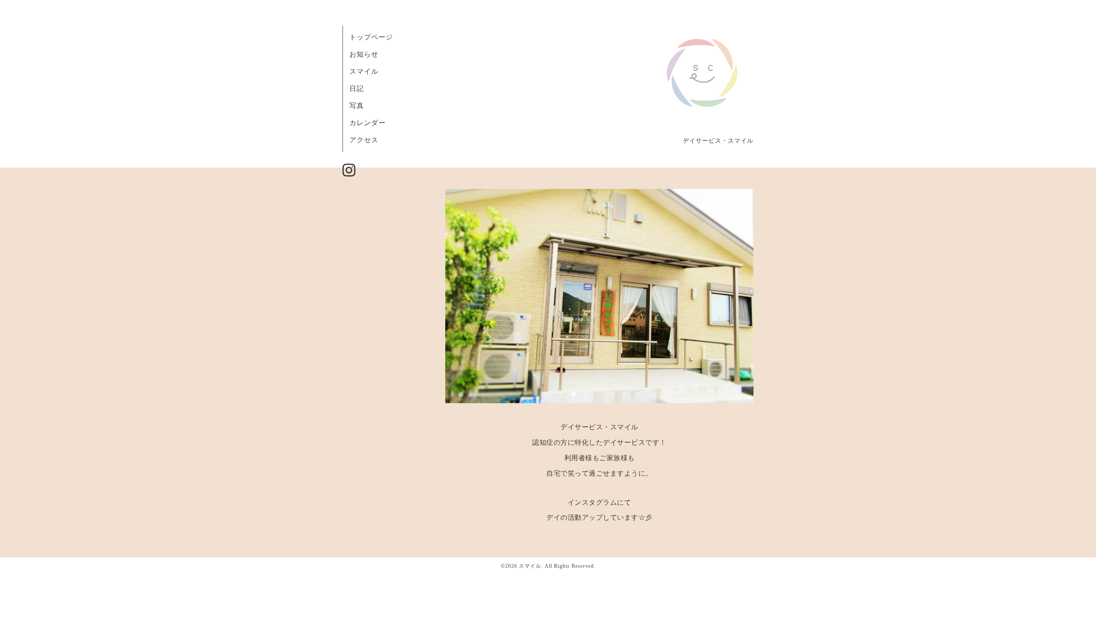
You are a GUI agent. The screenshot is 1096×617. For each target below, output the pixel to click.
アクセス (363, 140)
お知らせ (363, 54)
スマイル (363, 71)
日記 (356, 88)
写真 (356, 105)
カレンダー (367, 122)
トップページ (371, 37)
